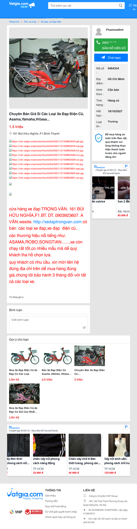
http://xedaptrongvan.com (57, 221)
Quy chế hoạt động (55, 506)
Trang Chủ (14, 21)
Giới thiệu (50, 495)
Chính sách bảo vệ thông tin (60, 517)
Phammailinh (115, 29)
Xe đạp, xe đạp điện (51, 21)
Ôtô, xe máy (30, 21)
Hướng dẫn (51, 501)
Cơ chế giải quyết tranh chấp (61, 511)
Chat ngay (114, 57)
